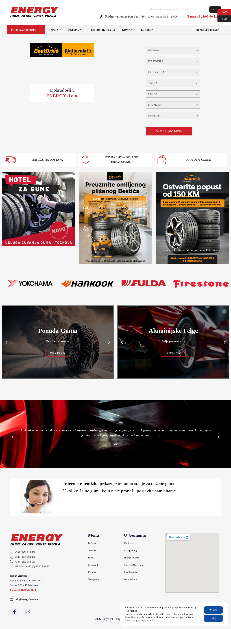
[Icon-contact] (27, 611)
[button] (6, 342)
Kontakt (128, 30)
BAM (222, 12)
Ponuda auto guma (23, 30)
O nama (53, 30)
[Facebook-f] (14, 611)
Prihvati (213, 610)
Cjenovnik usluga (103, 30)
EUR (222, 18)
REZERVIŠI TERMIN (207, 30)
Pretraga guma (171, 131)
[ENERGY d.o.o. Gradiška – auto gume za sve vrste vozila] (34, 17)
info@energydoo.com (26, 599)
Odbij (213, 618)
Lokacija (147, 30)
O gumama (74, 30)
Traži (215, 9)
